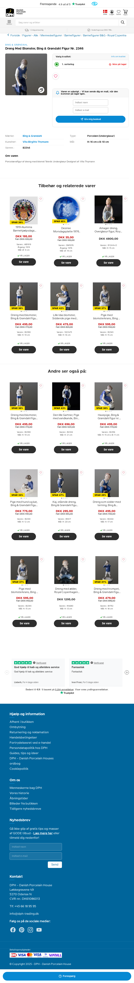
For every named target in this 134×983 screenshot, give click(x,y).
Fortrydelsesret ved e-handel (30, 742)
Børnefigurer (72, 35)
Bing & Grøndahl (32, 136)
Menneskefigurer (51, 35)
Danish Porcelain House (19, 12)
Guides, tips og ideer (24, 753)
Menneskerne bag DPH (26, 788)
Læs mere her (43, 833)
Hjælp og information (27, 714)
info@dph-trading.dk (24, 913)
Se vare (24, 262)
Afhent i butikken (22, 722)
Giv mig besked (92, 119)
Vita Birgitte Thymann (36, 142)
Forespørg (69, 976)
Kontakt (16, 876)
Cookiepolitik (19, 768)
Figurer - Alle (30, 35)
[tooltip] (24, 229)
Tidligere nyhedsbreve (25, 808)
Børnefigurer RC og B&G (8, 35)
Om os (15, 780)
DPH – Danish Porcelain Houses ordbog (32, 761)
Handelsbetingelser (23, 737)
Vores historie (19, 793)
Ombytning (18, 727)
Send (54, 864)
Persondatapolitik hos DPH (28, 748)
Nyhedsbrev (20, 820)
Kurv (125, 15)
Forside (15, 35)
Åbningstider (19, 798)
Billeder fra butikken (24, 803)
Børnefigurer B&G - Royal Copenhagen (107, 35)
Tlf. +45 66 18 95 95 (23, 906)
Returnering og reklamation (29, 732)
